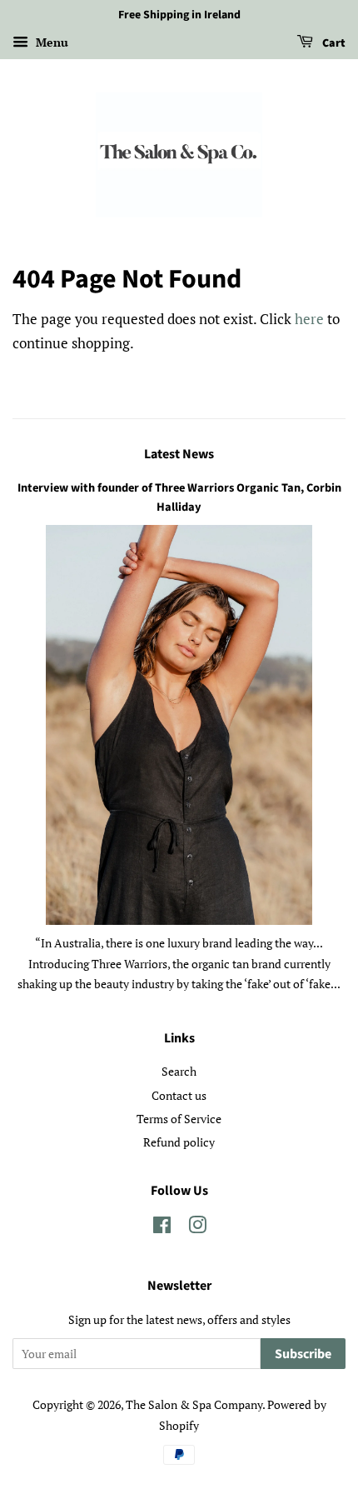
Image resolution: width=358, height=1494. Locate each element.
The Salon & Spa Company (194, 1404)
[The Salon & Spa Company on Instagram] (197, 1228)
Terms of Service (179, 1119)
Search (179, 1071)
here (309, 318)
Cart (333, 43)
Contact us (179, 1095)
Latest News (179, 454)
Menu (50, 42)
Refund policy (179, 1142)
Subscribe (303, 1354)
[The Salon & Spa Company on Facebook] (162, 1228)
